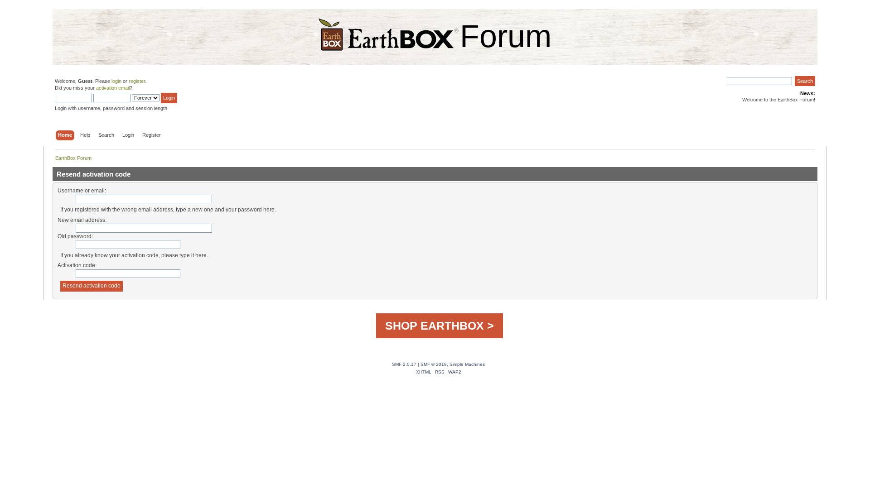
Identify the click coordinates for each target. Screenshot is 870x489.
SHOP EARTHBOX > (439, 325)
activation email (113, 88)
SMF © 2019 (433, 364)
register (137, 81)
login (116, 81)
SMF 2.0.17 (404, 364)
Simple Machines (467, 364)
